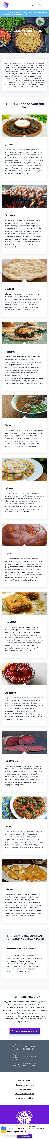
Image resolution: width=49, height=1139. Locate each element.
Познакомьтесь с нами (23, 1031)
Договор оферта (24, 1080)
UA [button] (33, 5)
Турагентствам (24, 1089)
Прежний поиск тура (24, 1094)
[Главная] (2, 12)
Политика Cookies (24, 1098)
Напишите (31, 958)
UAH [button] (40, 5)
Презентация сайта (24, 1085)
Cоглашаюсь (24, 1136)
